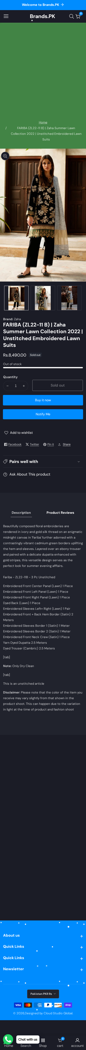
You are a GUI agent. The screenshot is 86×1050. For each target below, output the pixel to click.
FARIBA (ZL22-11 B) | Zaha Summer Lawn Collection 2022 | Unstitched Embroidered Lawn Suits (46, 134)
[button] (43, 461)
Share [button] (67, 444)
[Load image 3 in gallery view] (69, 298)
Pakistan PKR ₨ (41, 994)
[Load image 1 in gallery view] (16, 298)
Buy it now (43, 400)
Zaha (17, 319)
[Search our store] (72, 16)
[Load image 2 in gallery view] (43, 298)
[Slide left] (6, 298)
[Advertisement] (43, 74)
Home (43, 122)
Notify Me (43, 414)
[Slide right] (80, 298)
